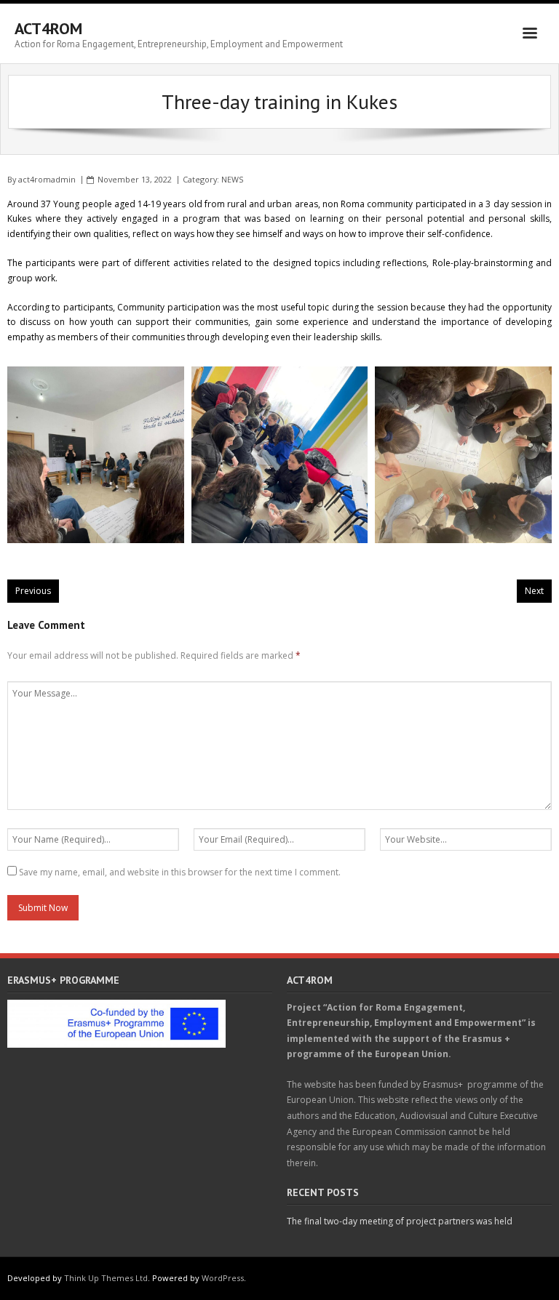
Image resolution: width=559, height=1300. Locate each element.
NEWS (232, 179)
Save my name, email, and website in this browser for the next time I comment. (180, 872)
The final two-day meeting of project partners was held (399, 1221)
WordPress (223, 1277)
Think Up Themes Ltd (106, 1277)
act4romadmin (47, 179)
